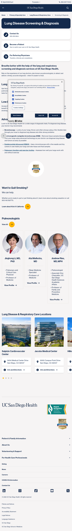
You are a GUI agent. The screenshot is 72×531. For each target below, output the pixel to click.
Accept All (55, 115)
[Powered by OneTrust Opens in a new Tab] (15, 121)
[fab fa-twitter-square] (68, 491)
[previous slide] (3, 136)
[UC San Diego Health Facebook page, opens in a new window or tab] (36, 491)
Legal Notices (6, 515)
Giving (4, 464)
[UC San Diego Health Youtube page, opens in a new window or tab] (52, 491)
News (4, 469)
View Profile (9, 285)
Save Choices (17, 115)
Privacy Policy (6, 508)
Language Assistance (8, 519)
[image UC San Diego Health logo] (35, 8)
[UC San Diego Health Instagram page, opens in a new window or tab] (20, 491)
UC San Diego (6, 523)
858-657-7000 (66, 2)
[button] (3, 7)
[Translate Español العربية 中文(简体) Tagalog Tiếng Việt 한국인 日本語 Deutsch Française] (36, 2)
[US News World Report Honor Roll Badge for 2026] (63, 424)
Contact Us (6, 485)
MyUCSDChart (8, 2)
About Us (6, 445)
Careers (5, 475)
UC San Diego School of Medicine (12, 526)
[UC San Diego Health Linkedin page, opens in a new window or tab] (4, 491)
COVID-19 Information (10, 480)
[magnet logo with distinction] (57, 409)
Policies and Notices (8, 504)
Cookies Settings (18, 107)
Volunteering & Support (12, 451)
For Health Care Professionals (14, 458)
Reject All (41, 115)
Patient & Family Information (14, 438)
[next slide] (68, 136)
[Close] (62, 82)
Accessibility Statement (9, 511)
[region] (36, 101)
